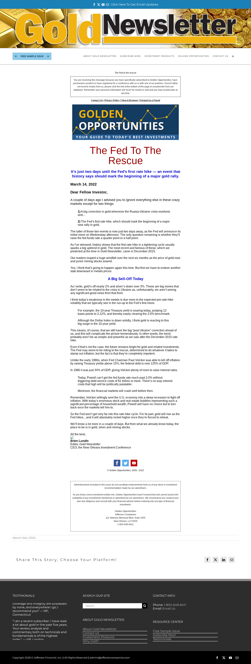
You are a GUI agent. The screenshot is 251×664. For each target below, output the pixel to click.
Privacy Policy (112, 100)
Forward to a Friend (150, 100)
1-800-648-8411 (175, 605)
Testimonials (162, 639)
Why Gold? (91, 641)
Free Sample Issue (166, 631)
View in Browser (129, 100)
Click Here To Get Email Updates (134, 4)
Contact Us (97, 100)
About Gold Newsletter (99, 629)
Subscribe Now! (164, 635)
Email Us (168, 608)
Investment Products (98, 637)
